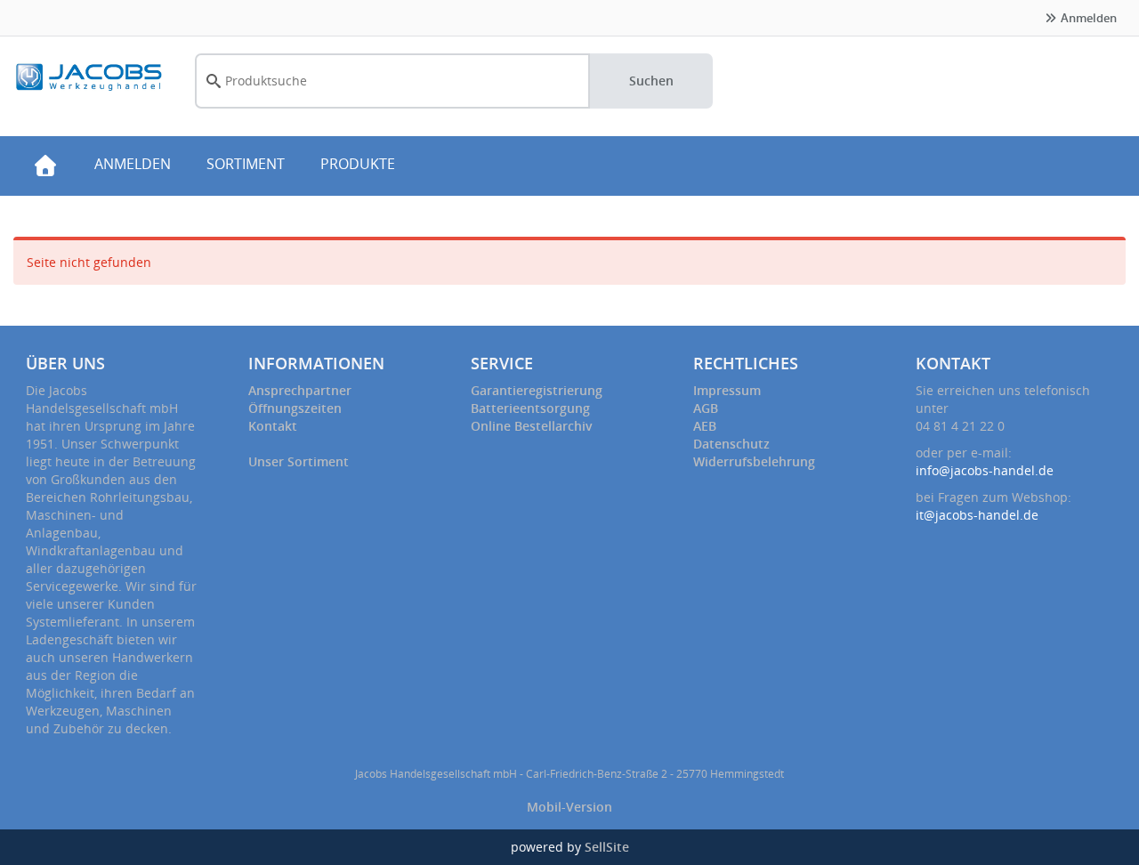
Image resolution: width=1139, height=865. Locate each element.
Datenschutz (731, 443)
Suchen (651, 80)
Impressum (727, 390)
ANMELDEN (132, 164)
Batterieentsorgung (530, 408)
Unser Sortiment (298, 461)
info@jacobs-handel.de (985, 470)
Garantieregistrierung (536, 390)
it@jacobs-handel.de (977, 514)
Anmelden (1087, 18)
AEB (704, 425)
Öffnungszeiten (295, 408)
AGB (705, 408)
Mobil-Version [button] (569, 806)
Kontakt (272, 425)
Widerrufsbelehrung (754, 461)
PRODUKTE (357, 164)
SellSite (607, 846)
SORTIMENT (245, 164)
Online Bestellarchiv (532, 425)
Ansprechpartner (299, 390)
